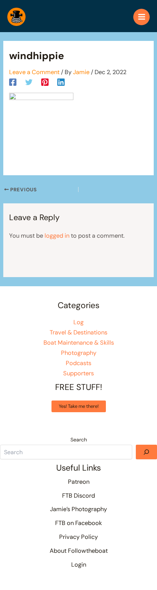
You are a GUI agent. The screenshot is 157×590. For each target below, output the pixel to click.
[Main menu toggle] (141, 17)
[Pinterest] (45, 82)
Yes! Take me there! (79, 406)
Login (78, 564)
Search (78, 439)
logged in (57, 236)
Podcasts (78, 363)
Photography (78, 353)
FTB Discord (78, 495)
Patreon (78, 482)
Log (78, 322)
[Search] (146, 452)
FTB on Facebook (78, 523)
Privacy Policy (78, 537)
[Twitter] (28, 82)
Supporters (78, 373)
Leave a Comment (34, 72)
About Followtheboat (79, 551)
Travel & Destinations (78, 332)
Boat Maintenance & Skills (78, 342)
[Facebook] (12, 82)
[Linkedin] (61, 82)
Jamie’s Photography (78, 509)
